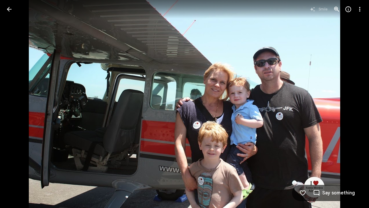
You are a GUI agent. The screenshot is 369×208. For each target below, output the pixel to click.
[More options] (360, 9)
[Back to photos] (9, 9)
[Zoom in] (336, 9)
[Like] (302, 193)
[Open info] (348, 9)
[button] (16, 104)
